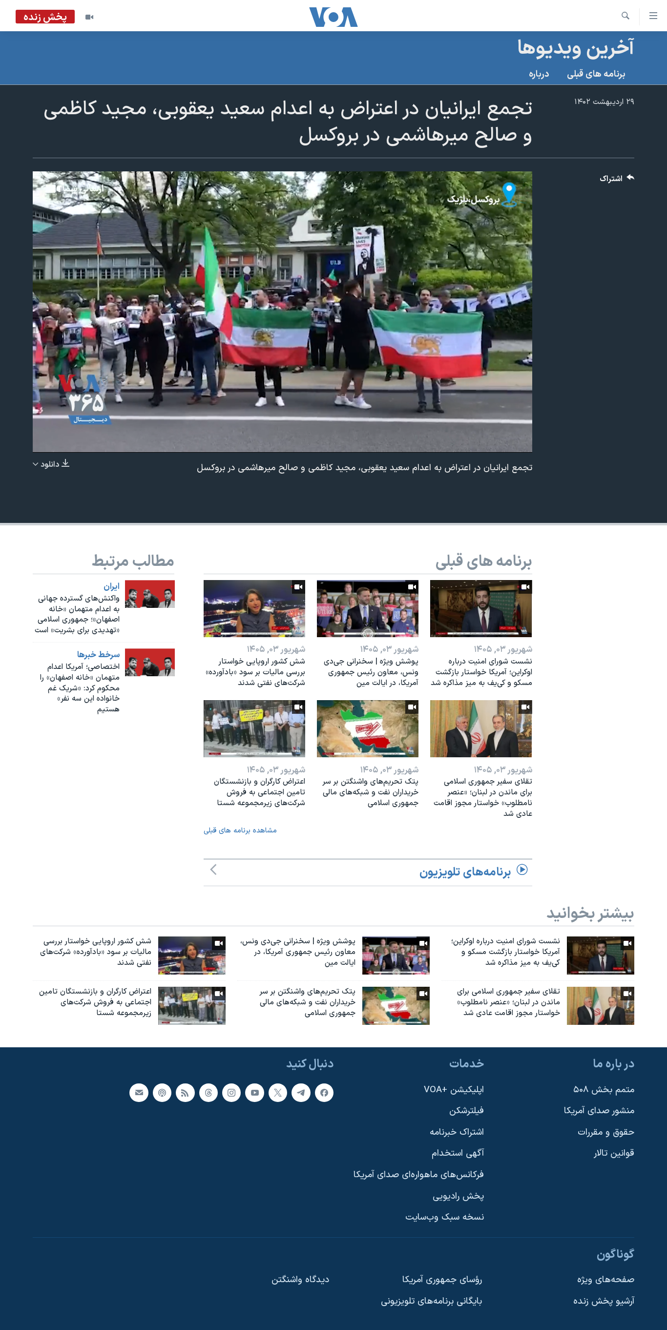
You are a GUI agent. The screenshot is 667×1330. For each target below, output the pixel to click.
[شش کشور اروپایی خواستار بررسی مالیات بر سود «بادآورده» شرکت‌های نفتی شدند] (254, 608)
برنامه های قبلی (596, 74)
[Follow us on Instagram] (231, 1092)
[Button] (617, 181)
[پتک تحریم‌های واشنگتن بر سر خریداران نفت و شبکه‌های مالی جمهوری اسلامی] (367, 728)
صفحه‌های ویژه (605, 1280)
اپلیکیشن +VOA (454, 1089)
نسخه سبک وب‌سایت (444, 1217)
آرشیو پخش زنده (603, 1301)
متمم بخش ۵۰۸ (603, 1089)
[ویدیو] (89, 17)
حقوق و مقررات (606, 1132)
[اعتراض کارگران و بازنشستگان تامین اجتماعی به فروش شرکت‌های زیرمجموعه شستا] (254, 728)
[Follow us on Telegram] (301, 1092)
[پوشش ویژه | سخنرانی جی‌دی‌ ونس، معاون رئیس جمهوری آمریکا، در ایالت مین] (367, 608)
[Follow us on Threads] (208, 1092)
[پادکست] (162, 1092)
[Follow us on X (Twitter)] (278, 1092)
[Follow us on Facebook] (324, 1092)
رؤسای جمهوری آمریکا (442, 1280)
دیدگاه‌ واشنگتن (300, 1280)
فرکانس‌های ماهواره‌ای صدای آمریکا (419, 1175)
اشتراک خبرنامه (457, 1132)
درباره (539, 74)
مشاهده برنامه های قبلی (240, 831)
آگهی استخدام (458, 1153)
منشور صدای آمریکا (599, 1111)
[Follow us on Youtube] (254, 1092)
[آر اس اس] (185, 1092)
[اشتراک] (138, 1092)
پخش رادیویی (458, 1196)
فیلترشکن (466, 1111)
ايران (112, 587)
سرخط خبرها (98, 655)
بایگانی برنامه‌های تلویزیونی (431, 1301)
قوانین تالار (614, 1153)
